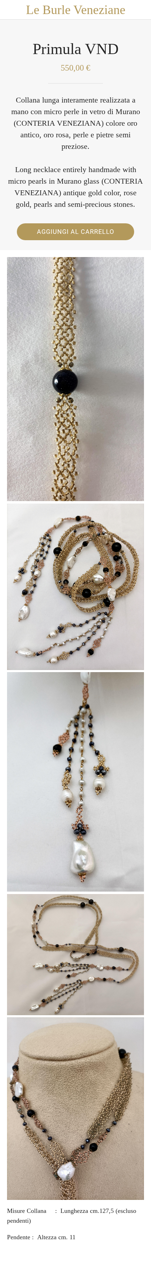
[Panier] (141, 9)
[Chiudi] (10, 10)
